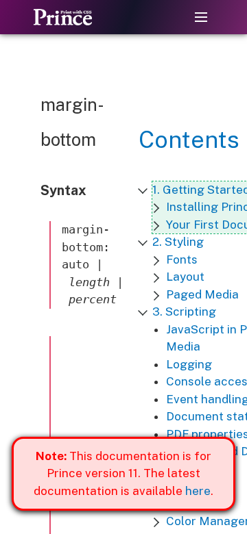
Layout (185, 276)
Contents (189, 139)
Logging (189, 364)
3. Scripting (184, 311)
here (198, 491)
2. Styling (178, 242)
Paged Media (202, 294)
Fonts (182, 259)
